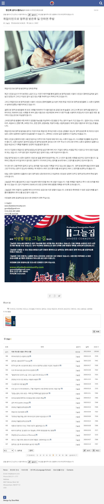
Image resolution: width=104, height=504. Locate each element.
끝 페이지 (73, 455)
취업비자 (54, 309)
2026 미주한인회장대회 (34, 10)
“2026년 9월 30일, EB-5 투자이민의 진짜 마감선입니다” (30, 416)
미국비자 (38, 309)
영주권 (44, 309)
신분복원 (89, 309)
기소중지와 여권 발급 (18, 384)
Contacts (70, 470)
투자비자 (60, 309)
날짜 (87, 347)
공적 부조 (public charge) (20, 403)
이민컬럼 (31, 309)
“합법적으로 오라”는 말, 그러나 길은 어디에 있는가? (28, 375)
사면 (78, 309)
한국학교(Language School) (40, 470)
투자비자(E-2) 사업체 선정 (20, 356)
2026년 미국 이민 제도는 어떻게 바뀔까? (25, 379)
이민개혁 (19, 309)
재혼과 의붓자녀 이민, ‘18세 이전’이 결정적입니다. (28, 426)
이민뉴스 (25, 309)
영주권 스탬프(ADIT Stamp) (20, 361)
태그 (97, 450)
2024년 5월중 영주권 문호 (20, 421)
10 (66, 455)
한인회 (77, 352)
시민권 (49, 309)
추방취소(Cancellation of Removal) (23, 435)
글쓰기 (33, 15)
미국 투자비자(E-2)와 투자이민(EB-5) (24, 370)
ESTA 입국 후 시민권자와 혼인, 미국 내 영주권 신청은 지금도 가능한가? (35, 366)
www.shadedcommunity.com (15, 206)
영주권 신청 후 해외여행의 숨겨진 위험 (24, 444)
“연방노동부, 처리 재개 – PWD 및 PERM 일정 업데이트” (29, 393)
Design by (11, 500)
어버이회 (24, 470)
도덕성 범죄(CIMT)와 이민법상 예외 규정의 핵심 (27, 398)
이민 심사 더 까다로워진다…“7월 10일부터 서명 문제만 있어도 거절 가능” (36, 389)
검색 (31, 450)
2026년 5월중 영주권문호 (20, 407)
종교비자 (67, 309)
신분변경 (83, 309)
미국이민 (12, 309)
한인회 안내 (14, 470)
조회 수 (96, 347)
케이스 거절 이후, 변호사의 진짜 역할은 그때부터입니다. (30, 440)
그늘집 (7, 23)
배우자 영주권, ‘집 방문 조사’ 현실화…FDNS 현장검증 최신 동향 (32, 430)
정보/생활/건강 (58, 470)
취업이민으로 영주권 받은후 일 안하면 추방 (28, 18)
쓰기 (88, 450)
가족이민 (73, 309)
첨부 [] (8, 303)
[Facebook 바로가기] (4, 497)
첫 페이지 (31, 455)
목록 (97, 332)
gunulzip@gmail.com (12, 208)
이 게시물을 (7, 311)
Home (5, 470)
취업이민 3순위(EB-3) (18, 412)
